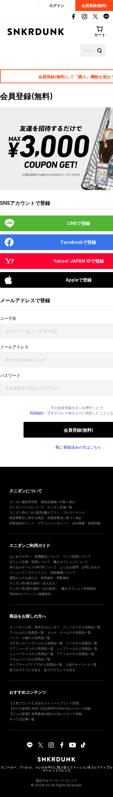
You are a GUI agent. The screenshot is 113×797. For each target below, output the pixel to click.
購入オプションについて (70, 562)
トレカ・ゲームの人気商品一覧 (69, 632)
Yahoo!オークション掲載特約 (30, 594)
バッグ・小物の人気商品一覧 (29, 638)
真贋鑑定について (47, 556)
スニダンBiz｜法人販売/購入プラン (34, 512)
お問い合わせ (91, 567)
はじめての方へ (20, 556)
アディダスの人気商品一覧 (75, 654)
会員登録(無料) (94, 5)
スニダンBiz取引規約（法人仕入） (33, 583)
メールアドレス (14, 347)
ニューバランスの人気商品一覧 (31, 654)
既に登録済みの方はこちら (78, 447)
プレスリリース (74, 512)
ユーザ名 (8, 318)
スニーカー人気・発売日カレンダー (34, 627)
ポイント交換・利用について (29, 562)
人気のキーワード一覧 (81, 664)
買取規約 (62, 578)
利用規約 (37, 413)
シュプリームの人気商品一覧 (76, 648)
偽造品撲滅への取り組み (58, 502)
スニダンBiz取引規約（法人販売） (33, 588)
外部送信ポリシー (22, 523)
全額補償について (62, 572)
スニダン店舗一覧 (59, 507)
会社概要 (78, 523)
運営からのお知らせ (23, 578)
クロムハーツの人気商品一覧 (29, 659)
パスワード (10, 376)
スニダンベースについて (26, 507)
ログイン (56, 5)
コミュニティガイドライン (28, 572)
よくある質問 (69, 567)
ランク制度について (77, 556)
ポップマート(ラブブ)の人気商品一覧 (35, 664)
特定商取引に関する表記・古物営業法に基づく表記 (45, 518)
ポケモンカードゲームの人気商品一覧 (36, 643)
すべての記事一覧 (22, 719)
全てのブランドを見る (59, 670)
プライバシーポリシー (64, 413)
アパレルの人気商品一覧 (26, 632)
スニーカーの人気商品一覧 (81, 627)
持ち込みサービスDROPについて (32, 567)
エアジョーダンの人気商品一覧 (31, 648)
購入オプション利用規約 (79, 588)
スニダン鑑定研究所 (23, 502)
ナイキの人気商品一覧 (81, 643)
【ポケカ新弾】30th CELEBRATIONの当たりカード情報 (50, 708)
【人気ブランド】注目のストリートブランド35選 (44, 703)
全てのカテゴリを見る (25, 670)
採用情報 (94, 523)
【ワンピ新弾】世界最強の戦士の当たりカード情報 (45, 714)
